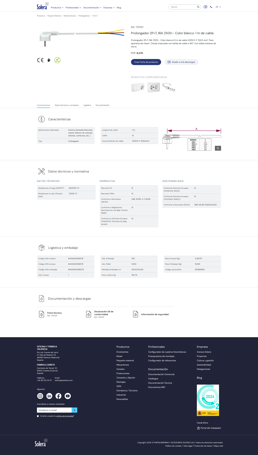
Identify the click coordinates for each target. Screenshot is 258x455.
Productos (56, 7)
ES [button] (217, 6)
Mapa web (218, 446)
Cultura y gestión (205, 360)
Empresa (107, 7)
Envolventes (122, 352)
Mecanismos (123, 364)
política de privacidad (65, 416)
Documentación (91, 7)
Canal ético (202, 422)
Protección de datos (203, 446)
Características (43, 105)
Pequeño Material (54, 16)
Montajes (121, 382)
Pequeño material (125, 360)
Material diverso (70, 16)
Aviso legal (187, 446)
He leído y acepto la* (57, 416)
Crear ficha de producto (146, 62)
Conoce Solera (204, 352)
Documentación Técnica (160, 382)
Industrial (121, 394)
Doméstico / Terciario (127, 390)
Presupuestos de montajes (161, 356)
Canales (120, 369)
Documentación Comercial (161, 374)
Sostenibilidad (204, 364)
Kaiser (120, 356)
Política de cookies (173, 446)
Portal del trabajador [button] (211, 428)
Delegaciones (203, 369)
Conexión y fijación (126, 377)
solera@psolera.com (64, 380)
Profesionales (72, 7)
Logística (87, 105)
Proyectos (202, 356)
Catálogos (153, 378)
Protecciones (123, 373)
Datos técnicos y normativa (67, 105)
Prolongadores (84, 16)
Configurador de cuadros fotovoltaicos (167, 352)
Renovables (122, 399)
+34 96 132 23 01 (44, 380)
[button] (211, 7)
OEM (119, 386)
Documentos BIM (156, 387)
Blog (119, 7)
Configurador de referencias (162, 360)
